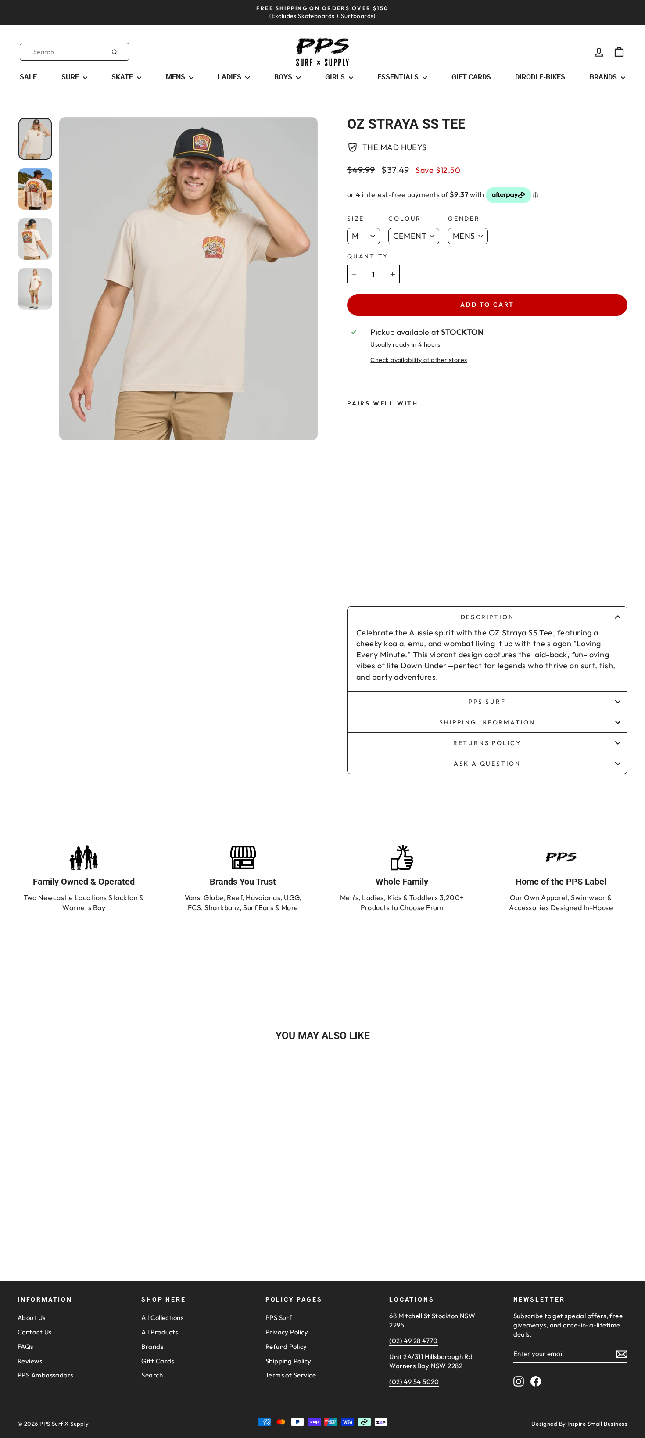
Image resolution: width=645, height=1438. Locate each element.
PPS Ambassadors (45, 1375)
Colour (404, 218)
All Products (159, 1332)
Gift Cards (157, 1361)
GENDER (464, 218)
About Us (32, 1317)
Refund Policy (286, 1346)
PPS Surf (487, 702)
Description (487, 617)
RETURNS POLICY (487, 743)
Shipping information (487, 722)
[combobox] (74, 51)
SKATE (123, 77)
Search (152, 1375)
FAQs (25, 1346)
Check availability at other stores (418, 360)
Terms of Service (290, 1375)
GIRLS (336, 77)
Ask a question (487, 763)
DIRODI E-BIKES (540, 77)
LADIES (230, 77)
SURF (71, 77)
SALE (28, 77)
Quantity (367, 256)
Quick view (90, 1198)
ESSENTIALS (398, 77)
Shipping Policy (288, 1361)
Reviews (30, 1361)
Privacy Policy (286, 1332)
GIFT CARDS (471, 77)
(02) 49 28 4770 (413, 1341)
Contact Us (35, 1332)
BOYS (284, 77)
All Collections (162, 1317)
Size (355, 218)
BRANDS (604, 77)
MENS (176, 77)
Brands (152, 1346)
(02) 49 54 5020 (414, 1381)
